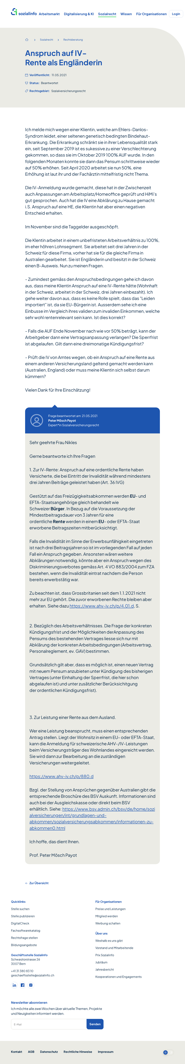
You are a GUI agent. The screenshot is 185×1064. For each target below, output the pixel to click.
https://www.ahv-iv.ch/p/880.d (61, 776)
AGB (31, 1052)
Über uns (101, 933)
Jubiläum (101, 962)
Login (176, 14)
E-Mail (17, 1024)
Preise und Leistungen (110, 909)
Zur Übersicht (39, 883)
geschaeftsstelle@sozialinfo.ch (32, 975)
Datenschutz (49, 1052)
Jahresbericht (104, 969)
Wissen (126, 14)
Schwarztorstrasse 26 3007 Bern (25, 961)
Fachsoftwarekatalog (25, 930)
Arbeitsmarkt (49, 14)
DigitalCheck (20, 923)
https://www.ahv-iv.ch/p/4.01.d (102, 605)
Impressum (105, 1052)
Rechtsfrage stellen (24, 938)
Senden (95, 1024)
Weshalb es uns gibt (109, 940)
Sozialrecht (107, 14)
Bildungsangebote (24, 945)
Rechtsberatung (73, 39)
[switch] (168, 1052)
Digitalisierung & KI (79, 14)
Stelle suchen (20, 909)
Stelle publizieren (23, 916)
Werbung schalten (107, 923)
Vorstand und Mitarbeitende (114, 948)
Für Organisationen (151, 14)
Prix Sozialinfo (104, 955)
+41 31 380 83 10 (22, 971)
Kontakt (16, 1052)
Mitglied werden (106, 916)
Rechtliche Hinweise (78, 1052)
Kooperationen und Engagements (118, 977)
